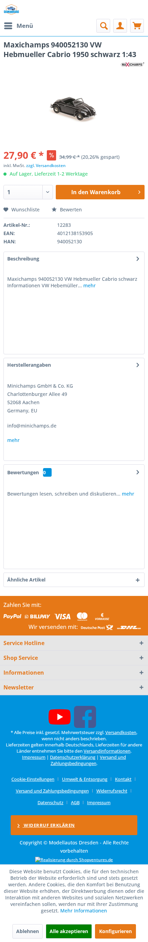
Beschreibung (23, 258)
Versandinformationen (107, 751)
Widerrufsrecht (111, 791)
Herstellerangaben (29, 365)
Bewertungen (23, 472)
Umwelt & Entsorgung (84, 779)
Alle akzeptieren (69, 931)
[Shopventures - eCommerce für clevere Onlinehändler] (74, 860)
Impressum (33, 757)
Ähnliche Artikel (26, 579)
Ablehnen (27, 931)
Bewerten (70, 209)
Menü (25, 26)
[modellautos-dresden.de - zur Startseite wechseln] (11, 9)
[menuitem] (18, 26)
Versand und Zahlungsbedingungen (88, 760)
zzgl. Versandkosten (46, 165)
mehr (89, 285)
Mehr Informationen (83, 910)
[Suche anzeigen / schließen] (103, 26)
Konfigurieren (115, 931)
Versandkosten (120, 732)
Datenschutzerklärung (72, 757)
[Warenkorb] (137, 26)
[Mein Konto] (120, 26)
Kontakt (123, 779)
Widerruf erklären (49, 825)
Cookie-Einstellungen (32, 779)
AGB (75, 802)
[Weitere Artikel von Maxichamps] (132, 65)
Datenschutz (50, 802)
